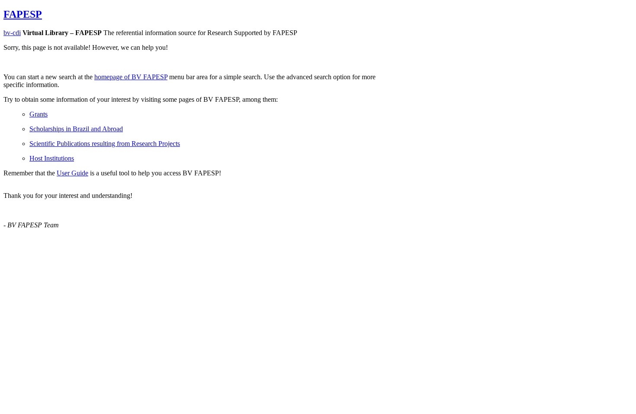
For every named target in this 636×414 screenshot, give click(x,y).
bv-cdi (12, 32)
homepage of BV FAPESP (130, 77)
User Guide (72, 173)
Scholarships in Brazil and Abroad (76, 129)
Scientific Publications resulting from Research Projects (104, 143)
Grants (38, 114)
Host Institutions (51, 158)
